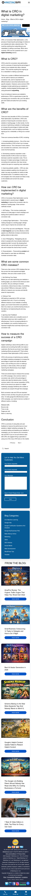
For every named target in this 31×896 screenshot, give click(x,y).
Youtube (7, 554)
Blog (7, 19)
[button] (29, 2)
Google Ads (8, 523)
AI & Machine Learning (11, 520)
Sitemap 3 (17, 879)
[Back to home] (11, 2)
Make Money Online (10, 534)
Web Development (10, 549)
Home (3, 19)
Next (19, 443)
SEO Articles (8, 542)
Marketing (7, 537)
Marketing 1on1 (15, 856)
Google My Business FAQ (12, 531)
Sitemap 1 (9, 879)
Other (6, 540)
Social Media (8, 545)
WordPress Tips (9, 551)
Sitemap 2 (13, 879)
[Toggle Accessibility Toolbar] (28, 883)
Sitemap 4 (21, 879)
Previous (13, 443)
